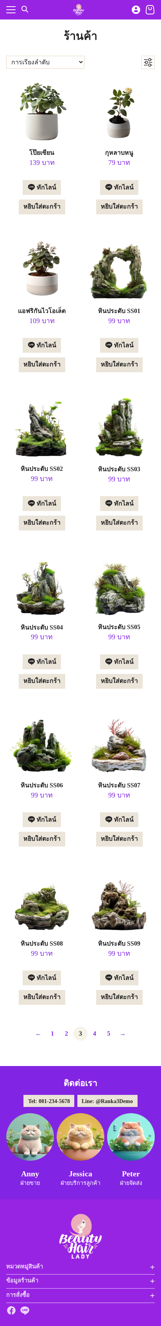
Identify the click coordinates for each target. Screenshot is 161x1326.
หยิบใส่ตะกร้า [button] (42, 206)
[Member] (136, 9)
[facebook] (11, 1310)
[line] (25, 1310)
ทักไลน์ (45, 187)
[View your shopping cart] (150, 9)
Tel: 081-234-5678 (49, 1101)
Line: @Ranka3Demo (107, 1101)
